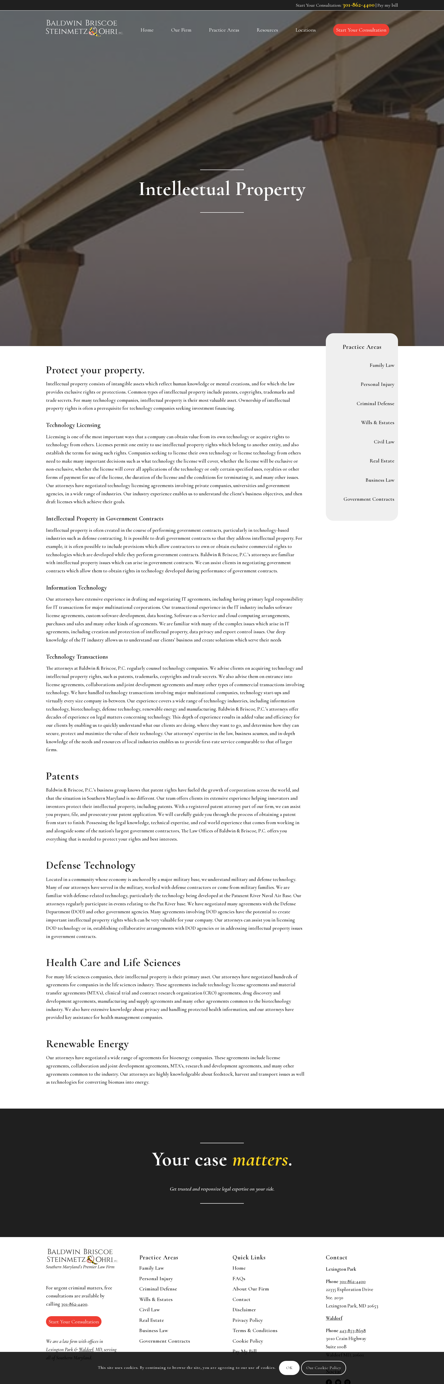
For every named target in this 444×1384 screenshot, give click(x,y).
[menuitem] (147, 30)
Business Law (380, 480)
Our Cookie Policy (323, 1367)
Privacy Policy (248, 1320)
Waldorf (86, 1349)
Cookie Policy (248, 1341)
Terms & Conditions (255, 1330)
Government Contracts (369, 499)
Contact (242, 1299)
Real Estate (382, 461)
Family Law (382, 365)
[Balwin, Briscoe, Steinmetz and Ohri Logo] (84, 28)
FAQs (239, 1278)
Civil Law (384, 442)
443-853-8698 (352, 1330)
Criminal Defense (375, 403)
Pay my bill (387, 5)
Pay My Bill (245, 1351)
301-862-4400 (359, 4)
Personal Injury (377, 384)
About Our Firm (251, 1289)
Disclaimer (244, 1309)
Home (239, 1268)
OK (289, 1367)
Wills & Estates (377, 422)
